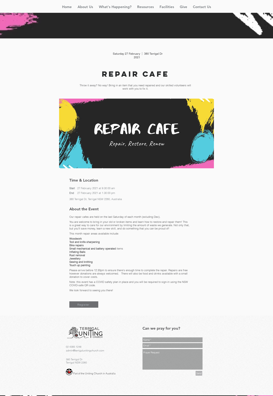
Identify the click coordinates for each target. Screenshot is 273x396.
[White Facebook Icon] (61, 394)
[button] (85, 5)
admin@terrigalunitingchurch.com (85, 350)
